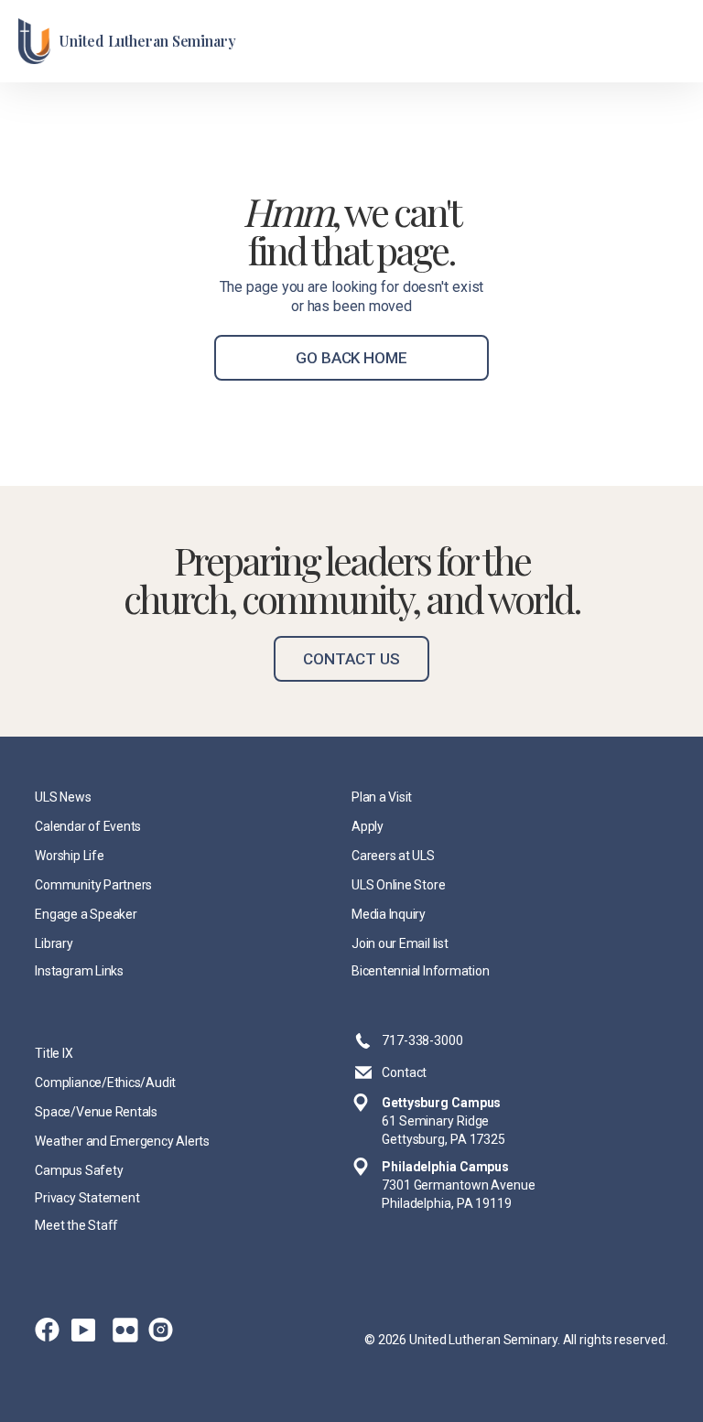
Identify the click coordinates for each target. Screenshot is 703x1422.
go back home (351, 358)
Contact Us (351, 659)
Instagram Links (79, 971)
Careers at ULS (393, 855)
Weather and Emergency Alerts (122, 1141)
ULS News (63, 797)
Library (53, 943)
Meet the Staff (76, 1225)
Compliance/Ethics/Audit (105, 1082)
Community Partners (93, 885)
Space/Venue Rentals (96, 1111)
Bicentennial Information (420, 971)
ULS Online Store (398, 885)
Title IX (53, 1053)
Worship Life (69, 855)
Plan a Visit (382, 797)
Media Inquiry (389, 914)
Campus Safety (79, 1170)
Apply (368, 826)
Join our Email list (400, 943)
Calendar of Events (88, 826)
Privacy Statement (87, 1197)
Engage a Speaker (85, 914)
